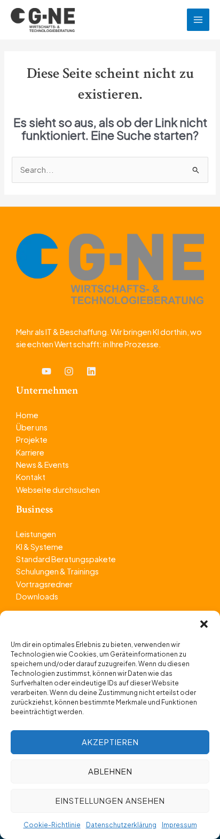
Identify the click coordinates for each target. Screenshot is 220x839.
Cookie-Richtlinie (52, 825)
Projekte (32, 439)
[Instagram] (69, 371)
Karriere (30, 452)
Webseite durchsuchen (58, 489)
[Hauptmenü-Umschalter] (198, 20)
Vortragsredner (44, 584)
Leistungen (36, 534)
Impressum (179, 825)
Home (27, 415)
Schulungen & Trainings (57, 571)
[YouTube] (46, 371)
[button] (204, 624)
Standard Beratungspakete (66, 559)
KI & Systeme (39, 547)
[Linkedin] (91, 371)
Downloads (37, 596)
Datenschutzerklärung (121, 825)
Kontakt (30, 477)
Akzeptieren (110, 742)
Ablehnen (110, 771)
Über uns (32, 427)
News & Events (42, 464)
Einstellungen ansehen (110, 800)
